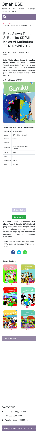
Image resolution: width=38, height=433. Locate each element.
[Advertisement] (19, 187)
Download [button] (20, 217)
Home (4, 24)
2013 (10, 24)
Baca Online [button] (20, 210)
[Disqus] (19, 372)
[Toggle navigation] (32, 17)
